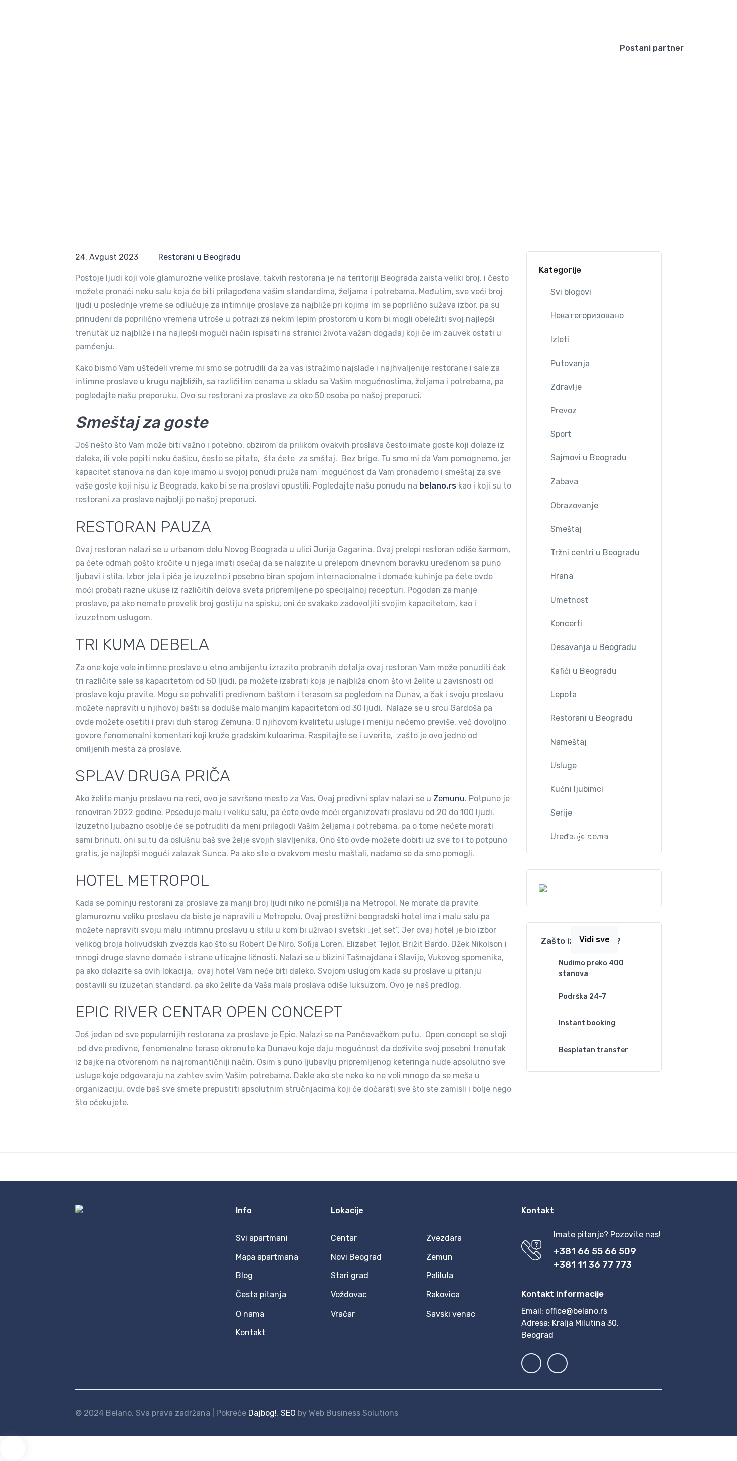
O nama (250, 1314)
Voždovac (349, 1295)
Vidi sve (594, 939)
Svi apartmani (262, 1238)
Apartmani (291, 48)
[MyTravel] (80, 48)
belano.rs (437, 486)
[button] (471, 15)
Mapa (349, 48)
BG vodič (427, 48)
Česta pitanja (499, 48)
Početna (237, 48)
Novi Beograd (356, 1257)
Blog (385, 48)
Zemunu (449, 798)
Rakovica (443, 1295)
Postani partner (652, 48)
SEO (288, 1413)
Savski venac (450, 1314)
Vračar (343, 1314)
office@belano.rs (576, 1311)
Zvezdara (444, 1238)
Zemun (439, 1257)
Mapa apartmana (267, 1257)
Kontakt (558, 48)
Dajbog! (262, 1413)
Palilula (439, 1275)
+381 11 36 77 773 (593, 1264)
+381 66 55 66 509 (595, 1251)
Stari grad (349, 1275)
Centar (344, 1238)
